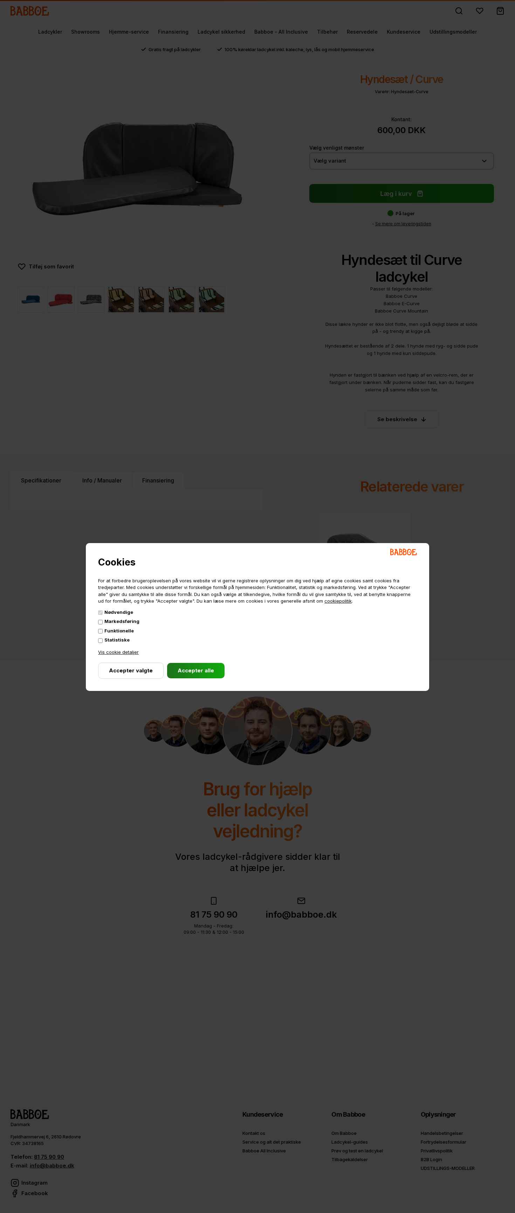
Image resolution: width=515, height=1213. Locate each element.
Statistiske (117, 640)
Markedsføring (121, 621)
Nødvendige (118, 612)
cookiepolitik (338, 601)
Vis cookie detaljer (118, 652)
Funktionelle (119, 630)
